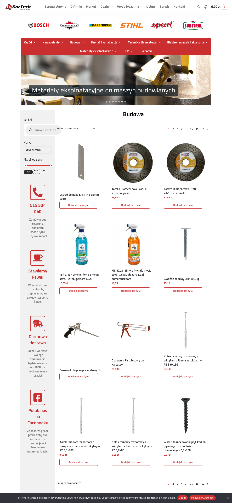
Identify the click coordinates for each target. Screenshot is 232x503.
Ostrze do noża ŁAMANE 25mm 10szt (79, 196)
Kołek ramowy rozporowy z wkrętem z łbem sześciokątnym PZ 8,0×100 (79, 446)
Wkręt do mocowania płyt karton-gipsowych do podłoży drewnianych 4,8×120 (185, 446)
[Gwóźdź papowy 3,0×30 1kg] (185, 244)
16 (202, 129)
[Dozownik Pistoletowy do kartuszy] (133, 330)
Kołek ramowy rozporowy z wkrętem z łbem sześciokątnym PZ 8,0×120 (184, 360)
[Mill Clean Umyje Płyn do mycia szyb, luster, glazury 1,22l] (81, 244)
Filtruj (28, 172)
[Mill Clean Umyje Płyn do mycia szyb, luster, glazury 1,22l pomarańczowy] (133, 244)
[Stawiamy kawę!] (37, 258)
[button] (219, 7)
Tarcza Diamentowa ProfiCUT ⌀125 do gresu (130, 191)
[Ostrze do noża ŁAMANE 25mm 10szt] (81, 163)
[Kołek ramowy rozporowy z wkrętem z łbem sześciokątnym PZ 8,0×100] (81, 415)
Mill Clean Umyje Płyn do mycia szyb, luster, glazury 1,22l (79, 276)
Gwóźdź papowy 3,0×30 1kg (181, 279)
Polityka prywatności (202, 497)
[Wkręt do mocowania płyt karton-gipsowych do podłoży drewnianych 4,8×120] (185, 415)
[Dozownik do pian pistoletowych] (81, 330)
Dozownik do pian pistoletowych (79, 370)
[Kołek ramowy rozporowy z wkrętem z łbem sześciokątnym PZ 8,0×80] (133, 415)
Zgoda (182, 497)
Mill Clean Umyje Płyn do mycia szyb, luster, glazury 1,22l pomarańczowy (131, 274)
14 (191, 129)
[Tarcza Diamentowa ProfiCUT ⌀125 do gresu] (133, 163)
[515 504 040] (37, 192)
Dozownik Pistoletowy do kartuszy (128, 362)
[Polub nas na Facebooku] (37, 397)
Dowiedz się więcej (78, 205)
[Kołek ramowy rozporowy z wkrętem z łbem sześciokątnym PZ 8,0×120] (185, 330)
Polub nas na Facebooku (37, 417)
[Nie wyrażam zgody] (227, 498)
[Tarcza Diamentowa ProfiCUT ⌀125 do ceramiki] (185, 163)
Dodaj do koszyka (131, 205)
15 (197, 129)
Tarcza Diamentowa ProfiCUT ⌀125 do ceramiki (182, 191)
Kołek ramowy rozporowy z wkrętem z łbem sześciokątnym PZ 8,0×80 (132, 446)
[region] (116, 80)
